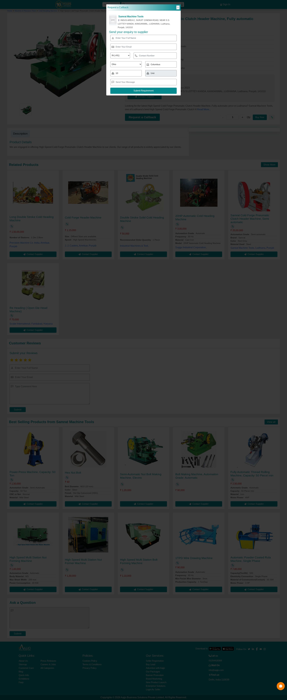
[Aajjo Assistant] (281, 686)
